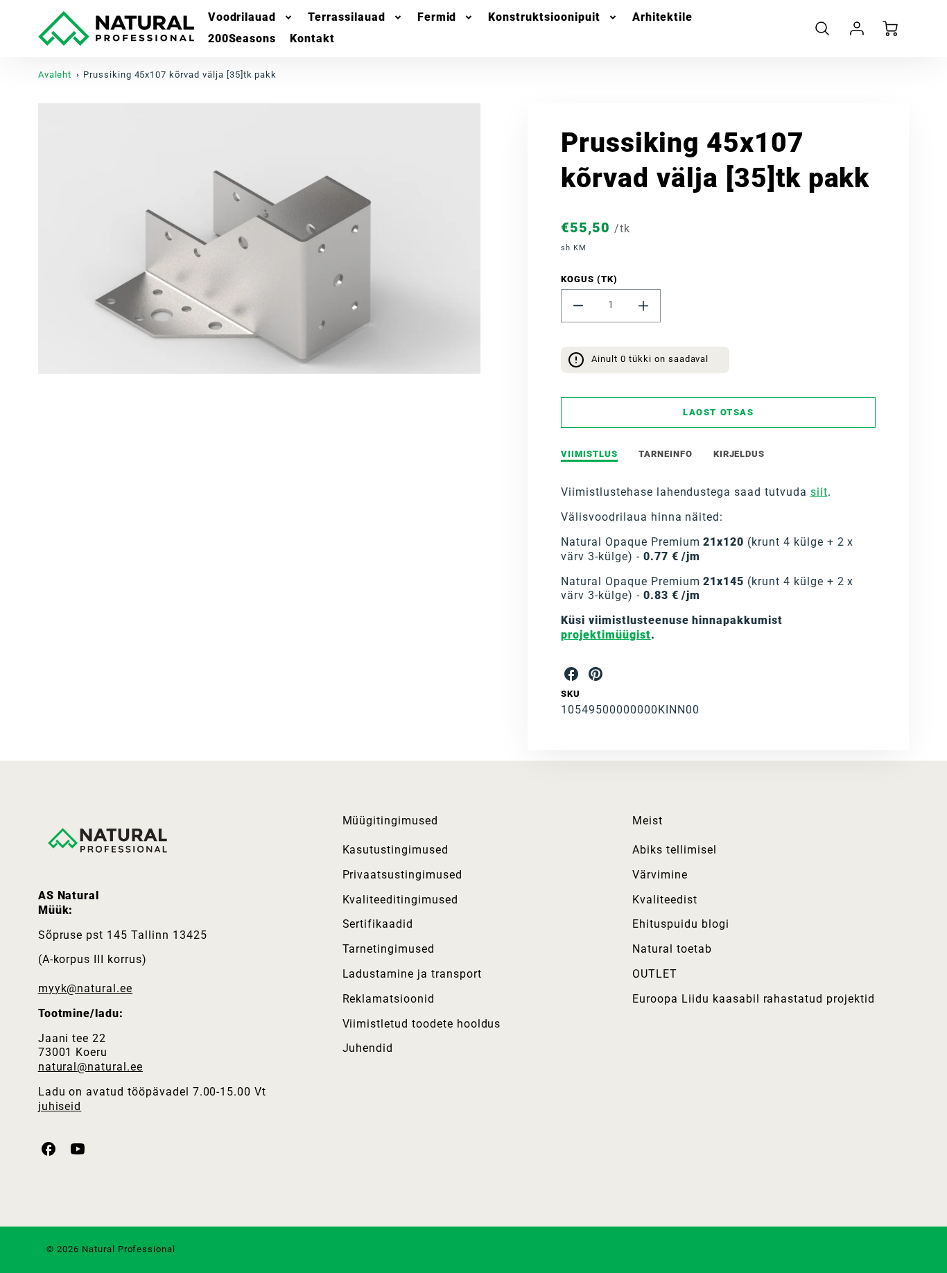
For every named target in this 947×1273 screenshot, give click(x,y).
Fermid (437, 17)
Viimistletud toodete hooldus (421, 1023)
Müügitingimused (390, 820)
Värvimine (660, 874)
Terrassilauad (346, 17)
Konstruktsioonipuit (544, 17)
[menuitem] (251, 17)
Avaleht (55, 74)
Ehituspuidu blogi (680, 923)
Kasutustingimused (395, 849)
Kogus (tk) (589, 279)
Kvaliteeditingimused (400, 899)
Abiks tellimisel (674, 849)
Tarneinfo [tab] (665, 454)
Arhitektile (662, 17)
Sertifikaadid (377, 923)
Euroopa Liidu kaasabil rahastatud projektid (753, 998)
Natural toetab (671, 948)
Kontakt (312, 38)
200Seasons (242, 38)
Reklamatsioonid (388, 998)
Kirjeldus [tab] (739, 454)
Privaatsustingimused (402, 874)
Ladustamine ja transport (412, 973)
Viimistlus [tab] (589, 454)
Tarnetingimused (388, 948)
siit (819, 492)
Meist (647, 820)
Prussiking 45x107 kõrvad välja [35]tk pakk (180, 74)
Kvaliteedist (664, 899)
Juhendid (368, 1048)
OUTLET (654, 973)
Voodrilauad (242, 17)
